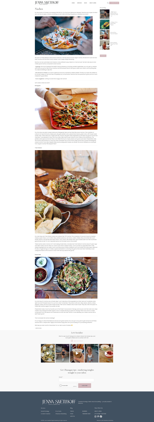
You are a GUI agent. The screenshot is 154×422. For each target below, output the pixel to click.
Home (73, 3)
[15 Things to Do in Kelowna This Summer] (104, 24)
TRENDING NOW (86, 413)
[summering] (92, 353)
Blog (85, 3)
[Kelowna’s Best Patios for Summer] (104, 35)
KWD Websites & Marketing (107, 420)
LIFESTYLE (72, 416)
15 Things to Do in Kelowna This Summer (113, 23)
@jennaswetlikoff (78, 341)
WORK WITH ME (114, 3)
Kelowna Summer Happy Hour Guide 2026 (114, 44)
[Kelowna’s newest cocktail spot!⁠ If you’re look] (106, 353)
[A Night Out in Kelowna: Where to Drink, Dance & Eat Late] (104, 14)
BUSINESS (84, 411)
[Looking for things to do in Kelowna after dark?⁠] (62, 353)
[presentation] (68, 385)
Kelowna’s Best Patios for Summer (114, 33)
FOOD (71, 413)
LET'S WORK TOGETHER (100, 413)
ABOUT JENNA (98, 411)
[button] (108, 3)
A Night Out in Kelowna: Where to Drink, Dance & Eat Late (114, 14)
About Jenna (93, 3)
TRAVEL (72, 411)
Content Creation (45, 413)
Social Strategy (45, 411)
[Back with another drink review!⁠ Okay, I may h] (77, 353)
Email (61, 377)
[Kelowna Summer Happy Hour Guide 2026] (104, 45)
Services (79, 3)
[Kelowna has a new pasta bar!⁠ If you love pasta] (48, 353)
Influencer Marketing (61, 413)
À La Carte (58, 411)
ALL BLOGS (103, 55)
